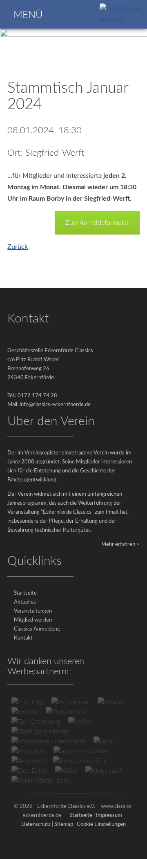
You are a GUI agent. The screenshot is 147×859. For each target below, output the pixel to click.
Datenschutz (36, 824)
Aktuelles (25, 602)
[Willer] (80, 721)
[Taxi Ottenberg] (35, 721)
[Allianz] (110, 702)
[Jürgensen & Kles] (81, 751)
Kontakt (23, 638)
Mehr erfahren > (120, 544)
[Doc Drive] (29, 770)
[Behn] (104, 741)
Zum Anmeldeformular (97, 222)
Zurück (17, 247)
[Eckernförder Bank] (41, 780)
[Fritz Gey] (27, 702)
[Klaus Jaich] (104, 770)
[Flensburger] (66, 712)
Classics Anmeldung (37, 629)
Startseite (25, 593)
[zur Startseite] (122, 18)
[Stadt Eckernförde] (40, 731)
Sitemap (63, 824)
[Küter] (66, 770)
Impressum (109, 815)
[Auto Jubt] (28, 751)
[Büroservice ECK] (80, 761)
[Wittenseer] (70, 702)
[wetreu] (24, 712)
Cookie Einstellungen (101, 824)
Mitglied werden (33, 620)
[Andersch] (28, 761)
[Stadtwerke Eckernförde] (48, 741)
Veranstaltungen (33, 611)
